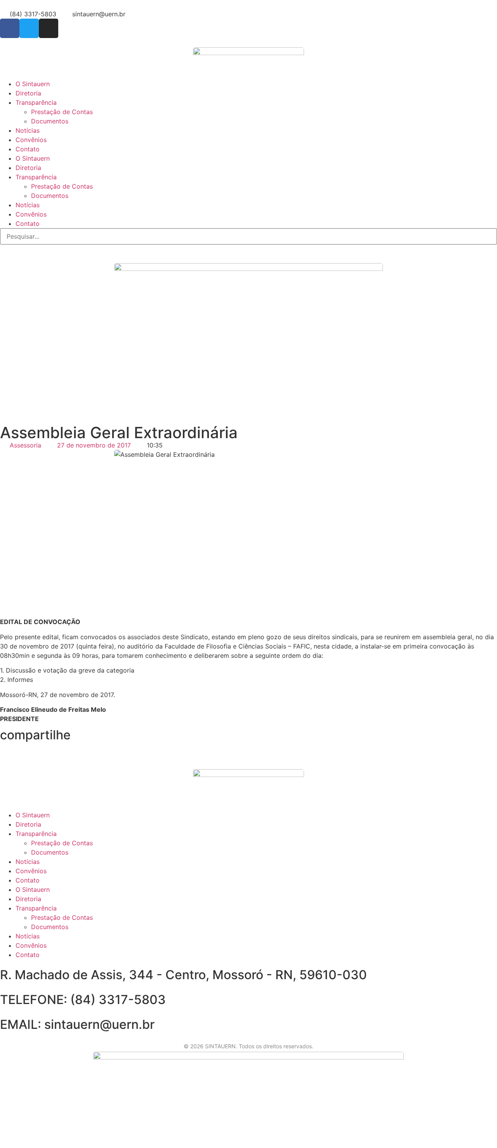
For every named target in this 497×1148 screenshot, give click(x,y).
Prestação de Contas (62, 112)
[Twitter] (29, 28)
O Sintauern (33, 84)
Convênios (31, 140)
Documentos (49, 121)
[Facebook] (9, 28)
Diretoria (28, 93)
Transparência (36, 102)
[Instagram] (48, 28)
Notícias (28, 130)
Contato (28, 149)
